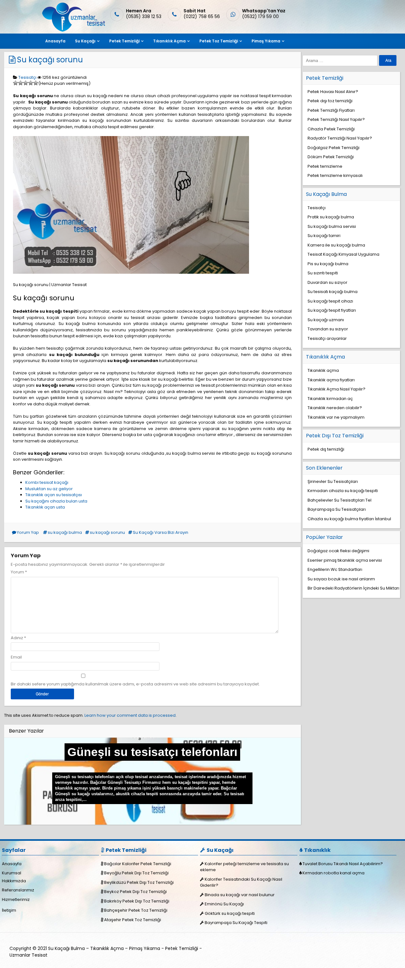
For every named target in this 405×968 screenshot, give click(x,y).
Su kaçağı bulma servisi (332, 226)
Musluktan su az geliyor (49, 489)
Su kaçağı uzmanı (326, 320)
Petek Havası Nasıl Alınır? (333, 92)
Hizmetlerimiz (16, 899)
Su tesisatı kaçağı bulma (333, 292)
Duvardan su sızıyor (327, 282)
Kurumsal (11, 873)
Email (16, 657)
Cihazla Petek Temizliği (331, 129)
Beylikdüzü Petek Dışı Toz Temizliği (139, 882)
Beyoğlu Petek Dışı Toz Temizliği (136, 873)
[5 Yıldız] (35, 82)
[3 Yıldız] (25, 82)
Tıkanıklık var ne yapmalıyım (336, 417)
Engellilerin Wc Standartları (335, 569)
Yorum (19, 572)
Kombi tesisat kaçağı (46, 482)
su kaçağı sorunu (107, 532)
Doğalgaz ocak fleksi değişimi (338, 551)
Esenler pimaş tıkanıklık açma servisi (345, 560)
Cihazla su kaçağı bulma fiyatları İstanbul (349, 519)
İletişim (9, 910)
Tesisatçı (27, 77)
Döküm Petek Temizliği (331, 157)
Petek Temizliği (124, 41)
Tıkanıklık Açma (169, 41)
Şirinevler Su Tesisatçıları (333, 481)
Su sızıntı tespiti (323, 273)
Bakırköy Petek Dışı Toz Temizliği (136, 901)
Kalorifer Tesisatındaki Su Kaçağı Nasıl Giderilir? (241, 882)
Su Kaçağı (85, 41)
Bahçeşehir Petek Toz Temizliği (135, 910)
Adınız (17, 638)
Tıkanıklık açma (323, 370)
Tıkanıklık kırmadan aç (330, 399)
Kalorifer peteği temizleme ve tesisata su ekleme (244, 867)
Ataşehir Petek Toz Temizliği (132, 920)
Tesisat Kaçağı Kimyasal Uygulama (343, 254)
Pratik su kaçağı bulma (331, 217)
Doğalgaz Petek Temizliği (333, 148)
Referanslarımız (18, 890)
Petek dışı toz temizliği (330, 101)
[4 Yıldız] (30, 82)
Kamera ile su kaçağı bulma (336, 245)
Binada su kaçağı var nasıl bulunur (240, 895)
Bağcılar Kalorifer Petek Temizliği (137, 864)
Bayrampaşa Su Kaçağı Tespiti (236, 923)
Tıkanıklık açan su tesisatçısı (53, 495)
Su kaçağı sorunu (50, 59)
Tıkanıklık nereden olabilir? (335, 408)
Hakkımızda (14, 881)
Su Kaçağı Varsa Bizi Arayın (160, 532)
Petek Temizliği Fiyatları (331, 110)
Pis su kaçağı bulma (328, 264)
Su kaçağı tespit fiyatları (332, 310)
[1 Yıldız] (15, 82)
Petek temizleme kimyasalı (335, 175)
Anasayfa (55, 41)
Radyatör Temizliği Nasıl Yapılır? (340, 138)
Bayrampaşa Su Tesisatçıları (337, 509)
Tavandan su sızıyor (328, 329)
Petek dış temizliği (326, 449)
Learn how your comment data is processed (130, 715)
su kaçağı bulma (65, 532)
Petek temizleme (325, 166)
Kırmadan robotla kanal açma (333, 873)
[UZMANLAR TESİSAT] (72, 30)
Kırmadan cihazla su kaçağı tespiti (343, 491)
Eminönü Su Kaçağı (224, 904)
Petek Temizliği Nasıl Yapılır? (336, 119)
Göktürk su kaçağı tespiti (230, 913)
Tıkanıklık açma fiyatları (331, 380)
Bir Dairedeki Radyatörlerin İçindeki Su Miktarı (353, 588)
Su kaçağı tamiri (324, 236)
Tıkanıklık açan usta (45, 507)
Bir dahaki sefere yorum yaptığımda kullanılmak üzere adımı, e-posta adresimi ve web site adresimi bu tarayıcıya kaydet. (135, 684)
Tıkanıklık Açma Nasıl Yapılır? (336, 389)
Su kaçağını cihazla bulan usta (56, 501)
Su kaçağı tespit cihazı (330, 301)
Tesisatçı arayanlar (327, 338)
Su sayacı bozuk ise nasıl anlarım (341, 579)
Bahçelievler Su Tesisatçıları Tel (339, 500)
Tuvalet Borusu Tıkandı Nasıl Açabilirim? (342, 864)
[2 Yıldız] (20, 82)
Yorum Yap (28, 532)
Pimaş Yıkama (266, 41)
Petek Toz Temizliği (218, 41)
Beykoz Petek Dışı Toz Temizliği (135, 892)
